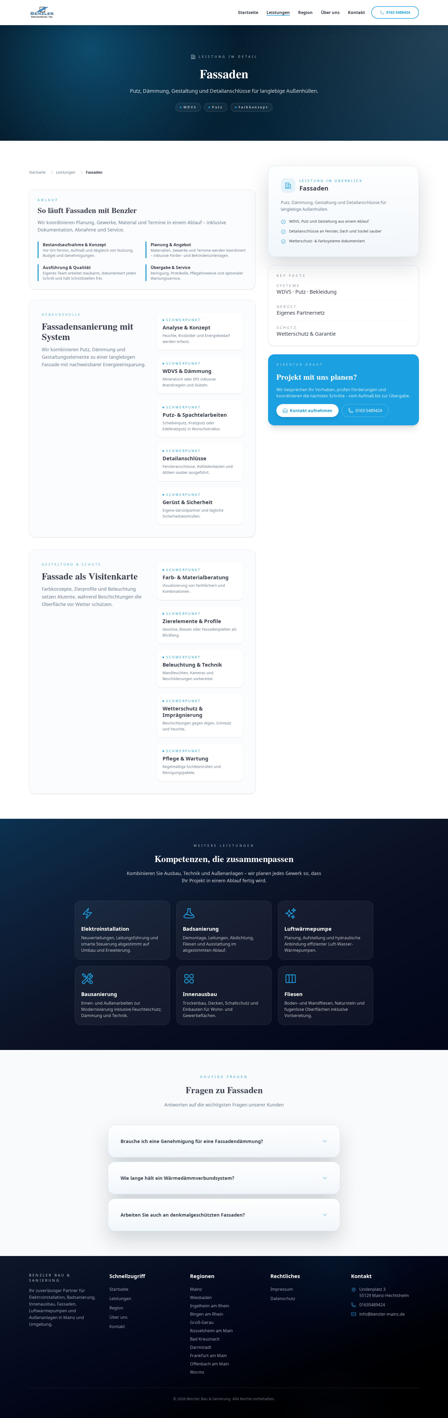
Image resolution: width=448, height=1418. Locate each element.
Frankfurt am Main (208, 1355)
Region (305, 12)
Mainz (196, 1289)
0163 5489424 (398, 12)
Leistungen (278, 12)
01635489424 (372, 1305)
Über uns (330, 12)
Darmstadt (200, 1347)
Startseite (248, 12)
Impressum (281, 1289)
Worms (197, 1372)
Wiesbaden (201, 1297)
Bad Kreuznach (205, 1339)
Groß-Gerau (202, 1322)
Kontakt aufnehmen (311, 410)
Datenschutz (282, 1298)
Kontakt (356, 12)
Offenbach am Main (209, 1364)
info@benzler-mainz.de (382, 1314)
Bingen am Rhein (206, 1314)
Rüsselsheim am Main (211, 1331)
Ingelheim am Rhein (209, 1306)
